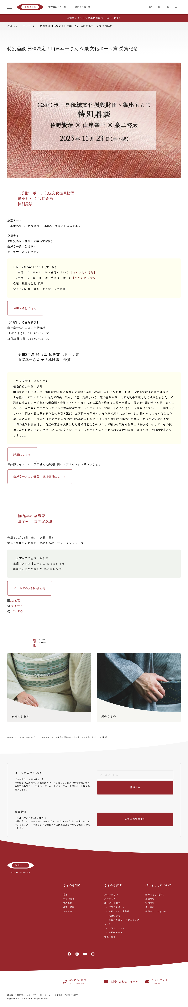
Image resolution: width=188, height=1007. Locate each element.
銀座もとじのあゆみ (155, 912)
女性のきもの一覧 (57, 7)
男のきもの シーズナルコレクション (121, 922)
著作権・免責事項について (19, 995)
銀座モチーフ (115, 933)
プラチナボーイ (117, 907)
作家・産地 (110, 937)
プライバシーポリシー (43, 995)
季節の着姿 (68, 899)
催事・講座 (68, 907)
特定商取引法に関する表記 (66, 995)
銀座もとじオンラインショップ (21, 737)
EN (151, 7)
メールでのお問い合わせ (29, 588)
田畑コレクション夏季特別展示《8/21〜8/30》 (94, 18)
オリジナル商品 (112, 903)
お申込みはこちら (25, 308)
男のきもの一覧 (82, 7)
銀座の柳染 (114, 916)
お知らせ (45, 737)
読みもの (67, 903)
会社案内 (150, 907)
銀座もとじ (30, 7)
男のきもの (110, 899)
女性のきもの (111, 895)
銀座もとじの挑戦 (154, 895)
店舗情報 (150, 899)
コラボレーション (118, 928)
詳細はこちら (22, 454)
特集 (65, 895)
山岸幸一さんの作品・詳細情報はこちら (39, 476)
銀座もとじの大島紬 (119, 912)
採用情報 (150, 903)
